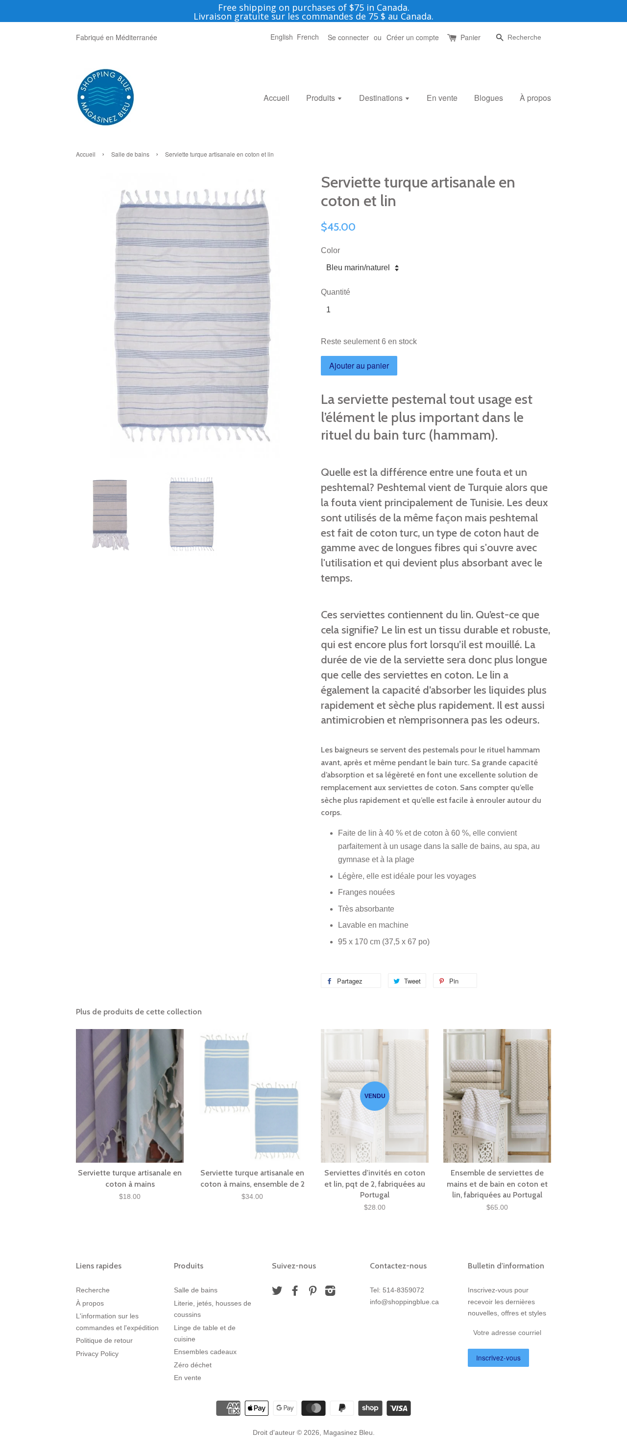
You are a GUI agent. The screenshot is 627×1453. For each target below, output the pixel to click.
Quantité (335, 292)
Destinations (382, 97)
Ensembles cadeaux (205, 1352)
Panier (470, 37)
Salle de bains (130, 154)
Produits (321, 97)
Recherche (93, 1290)
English (281, 37)
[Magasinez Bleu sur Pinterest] (312, 1292)
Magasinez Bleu (348, 1432)
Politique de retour (104, 1340)
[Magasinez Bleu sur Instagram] (330, 1292)
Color (330, 250)
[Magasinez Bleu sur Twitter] (277, 1292)
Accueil (276, 97)
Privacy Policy (97, 1354)
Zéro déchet (193, 1365)
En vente (442, 97)
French (308, 37)
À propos (535, 97)
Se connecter (348, 37)
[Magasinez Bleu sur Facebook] (294, 1292)
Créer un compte (412, 37)
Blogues (488, 97)
